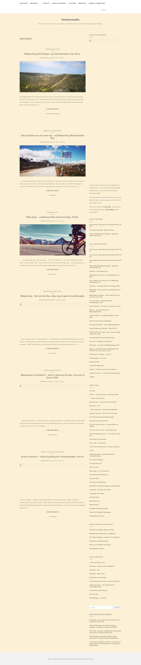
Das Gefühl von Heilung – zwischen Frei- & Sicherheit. (104, 537)
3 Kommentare (53, 353)
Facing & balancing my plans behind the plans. (102, 337)
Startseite (24, 3)
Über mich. (34, 3)
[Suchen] (120, 10)
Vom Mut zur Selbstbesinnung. (97, 482)
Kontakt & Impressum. (97, 3)
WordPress (91, 659)
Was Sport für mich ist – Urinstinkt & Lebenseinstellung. (104, 373)
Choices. (91, 450)
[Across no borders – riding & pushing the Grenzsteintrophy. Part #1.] (53, 479)
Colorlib (79, 659)
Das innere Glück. (94, 478)
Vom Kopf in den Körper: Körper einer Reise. (101, 230)
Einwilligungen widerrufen (96, 516)
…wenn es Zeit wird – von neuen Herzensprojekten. (103, 409)
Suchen (116, 607)
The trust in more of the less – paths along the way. (103, 430)
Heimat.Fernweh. (94, 504)
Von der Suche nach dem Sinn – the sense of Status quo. (104, 446)
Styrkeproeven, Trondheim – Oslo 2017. (100, 354)
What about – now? (94, 406)
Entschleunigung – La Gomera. (97, 358)
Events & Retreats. (59, 3)
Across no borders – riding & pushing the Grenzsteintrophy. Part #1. (52, 456)
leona (62, 58)
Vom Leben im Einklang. (96, 459)
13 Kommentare (52, 435)
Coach (113, 188)
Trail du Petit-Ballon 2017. (96, 365)
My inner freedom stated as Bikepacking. (100, 321)
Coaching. (72, 3)
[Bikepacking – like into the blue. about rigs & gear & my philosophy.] (53, 318)
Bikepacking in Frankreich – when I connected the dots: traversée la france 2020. (53, 376)
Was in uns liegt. (93, 467)
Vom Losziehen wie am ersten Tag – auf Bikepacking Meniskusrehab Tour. (52, 136)
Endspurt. (92, 377)
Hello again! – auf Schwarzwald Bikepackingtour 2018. (104, 345)
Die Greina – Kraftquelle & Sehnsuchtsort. (101, 341)
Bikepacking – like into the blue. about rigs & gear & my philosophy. (52, 296)
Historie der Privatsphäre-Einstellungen (100, 512)
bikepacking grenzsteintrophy (52, 452)
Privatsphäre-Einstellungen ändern (98, 508)
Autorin (118, 188)
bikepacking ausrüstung (53, 291)
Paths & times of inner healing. (97, 439)
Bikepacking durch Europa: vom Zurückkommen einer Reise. (52, 54)
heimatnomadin (70, 19)
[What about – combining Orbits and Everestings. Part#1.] (53, 239)
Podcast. (46, 3)
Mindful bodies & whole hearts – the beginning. (102, 533)
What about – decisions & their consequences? (101, 566)
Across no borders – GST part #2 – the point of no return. (105, 306)
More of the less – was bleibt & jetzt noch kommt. (103, 402)
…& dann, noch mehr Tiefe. (97, 398)
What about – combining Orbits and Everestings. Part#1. (52, 217)
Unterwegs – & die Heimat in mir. (98, 271)
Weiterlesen (52, 109)
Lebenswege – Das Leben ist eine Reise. (100, 489)
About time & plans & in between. (98, 421)
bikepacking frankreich (52, 370)
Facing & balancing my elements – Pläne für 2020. (103, 328)
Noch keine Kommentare (52, 113)
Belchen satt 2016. (94, 362)
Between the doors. (94, 501)
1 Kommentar (52, 195)
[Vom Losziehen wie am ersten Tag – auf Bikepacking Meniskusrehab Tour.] (53, 160)
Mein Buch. (83, 3)
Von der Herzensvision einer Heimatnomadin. (101, 417)
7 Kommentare (53, 516)
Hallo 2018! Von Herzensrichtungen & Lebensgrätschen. (104, 486)
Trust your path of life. (95, 463)
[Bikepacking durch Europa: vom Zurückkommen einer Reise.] (53, 76)
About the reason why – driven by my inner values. (103, 413)
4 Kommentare (53, 274)
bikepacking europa (52, 49)
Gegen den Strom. (94, 497)
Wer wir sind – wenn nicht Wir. (97, 443)
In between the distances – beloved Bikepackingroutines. (104, 324)
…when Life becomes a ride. (97, 562)
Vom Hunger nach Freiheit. (96, 493)
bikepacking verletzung (52, 131)
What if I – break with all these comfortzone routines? (104, 394)
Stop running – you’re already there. (99, 471)
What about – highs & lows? (97, 573)
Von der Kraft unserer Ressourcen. (98, 474)
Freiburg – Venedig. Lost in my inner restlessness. (103, 369)
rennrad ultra (52, 212)
